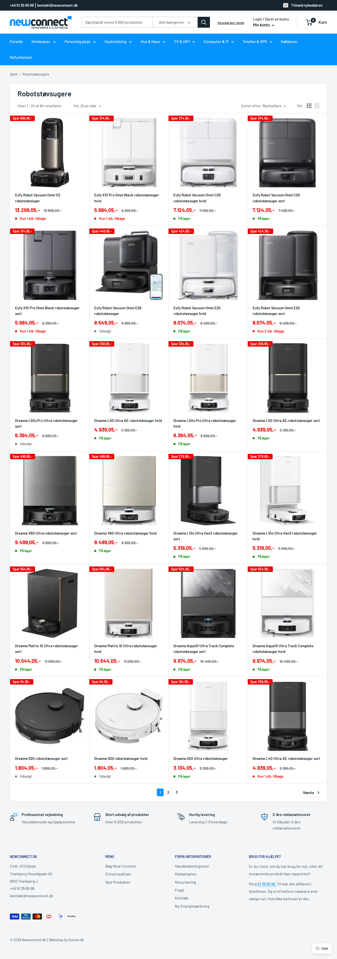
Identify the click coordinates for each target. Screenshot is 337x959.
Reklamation (186, 874)
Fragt (179, 890)
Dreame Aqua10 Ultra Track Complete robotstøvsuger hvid (283, 649)
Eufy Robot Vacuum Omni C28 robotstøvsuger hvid (197, 198)
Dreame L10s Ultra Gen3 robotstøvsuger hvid (285, 536)
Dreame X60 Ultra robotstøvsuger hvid (125, 533)
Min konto (262, 24)
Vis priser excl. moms (230, 22)
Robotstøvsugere (36, 74)
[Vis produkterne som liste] (317, 106)
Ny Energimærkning (192, 906)
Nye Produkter (118, 882)
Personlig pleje (78, 41)
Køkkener (289, 41)
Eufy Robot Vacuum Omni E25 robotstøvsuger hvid (197, 311)
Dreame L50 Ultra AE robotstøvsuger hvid (128, 420)
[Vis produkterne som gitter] (309, 106)
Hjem (14, 74)
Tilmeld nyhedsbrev (307, 5)
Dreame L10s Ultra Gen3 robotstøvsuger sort (205, 536)
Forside (16, 41)
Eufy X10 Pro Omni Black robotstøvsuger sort (47, 311)
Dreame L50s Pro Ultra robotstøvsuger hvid (204, 423)
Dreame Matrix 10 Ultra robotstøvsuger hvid (125, 649)
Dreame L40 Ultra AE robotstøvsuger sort (286, 758)
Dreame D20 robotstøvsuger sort (41, 758)
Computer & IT (216, 41)
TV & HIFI (182, 41)
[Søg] (204, 22)
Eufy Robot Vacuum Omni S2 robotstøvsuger (37, 198)
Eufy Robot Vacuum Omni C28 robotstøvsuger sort (276, 198)
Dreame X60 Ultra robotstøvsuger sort (46, 533)
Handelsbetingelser (192, 866)
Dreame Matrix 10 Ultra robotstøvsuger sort (46, 649)
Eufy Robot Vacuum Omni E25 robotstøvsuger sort (276, 311)
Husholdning (116, 41)
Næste (308, 792)
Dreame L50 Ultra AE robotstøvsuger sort (286, 420)
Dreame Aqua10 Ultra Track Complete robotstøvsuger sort (203, 649)
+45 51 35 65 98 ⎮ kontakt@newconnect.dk (44, 5)
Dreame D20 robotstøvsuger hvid (120, 758)
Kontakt (182, 898)
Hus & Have (150, 41)
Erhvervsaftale (118, 874)
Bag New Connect (120, 866)
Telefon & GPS (255, 41)
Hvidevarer (41, 41)
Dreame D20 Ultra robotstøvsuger (200, 758)
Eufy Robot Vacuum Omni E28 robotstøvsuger (117, 311)
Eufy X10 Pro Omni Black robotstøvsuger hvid (126, 198)
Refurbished (21, 57)
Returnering (185, 882)
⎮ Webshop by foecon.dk (65, 940)
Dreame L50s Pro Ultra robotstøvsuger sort (46, 423)
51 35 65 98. (267, 883)
